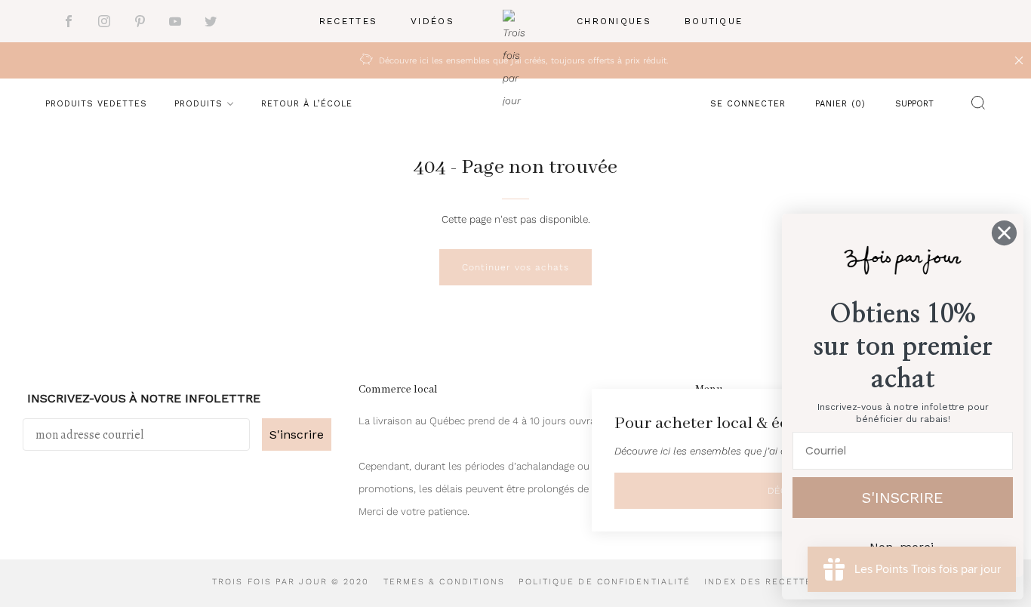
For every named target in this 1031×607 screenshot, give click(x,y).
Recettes (348, 21)
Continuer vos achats (515, 267)
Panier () (840, 104)
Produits (198, 104)
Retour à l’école (306, 104)
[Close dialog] (1004, 233)
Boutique (714, 21)
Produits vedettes (96, 104)
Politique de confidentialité (605, 582)
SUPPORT (914, 104)
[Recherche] (974, 105)
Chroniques (614, 21)
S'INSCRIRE (902, 497)
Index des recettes (761, 582)
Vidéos (432, 21)
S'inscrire (296, 434)
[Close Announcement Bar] (1019, 60)
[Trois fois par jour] (515, 21)
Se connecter (748, 104)
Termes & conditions (444, 582)
